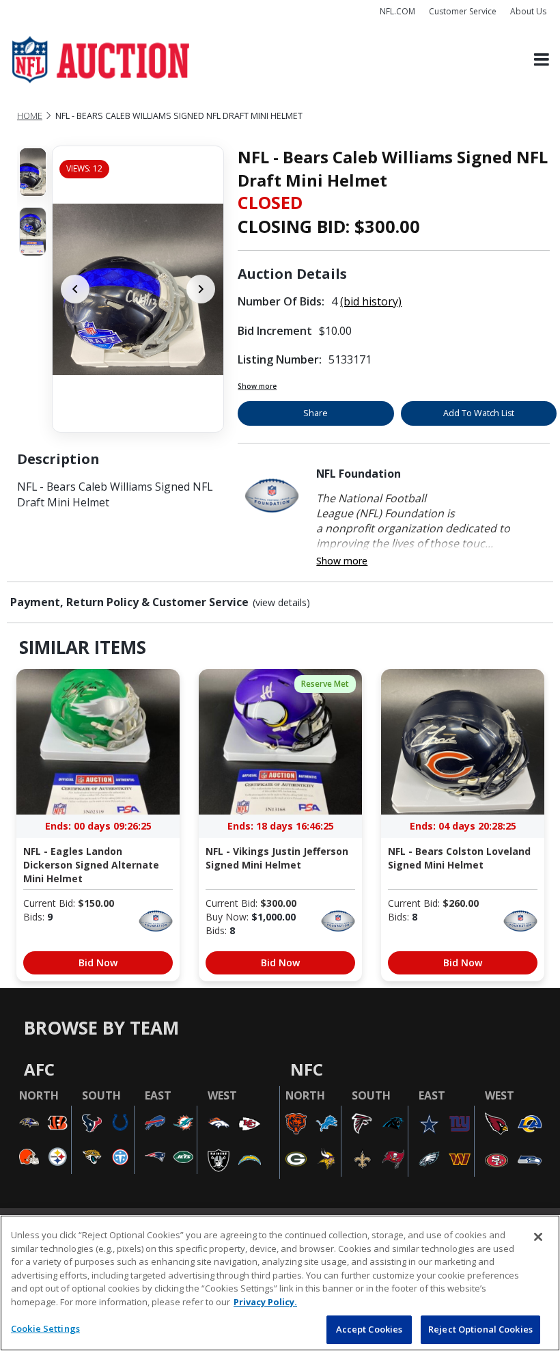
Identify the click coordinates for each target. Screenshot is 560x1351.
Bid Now (98, 962)
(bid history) (371, 301)
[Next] (200, 289)
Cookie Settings (45, 1328)
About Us (528, 11)
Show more (257, 386)
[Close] (538, 1237)
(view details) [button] (281, 603)
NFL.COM (397, 11)
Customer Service (462, 11)
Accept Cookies (369, 1329)
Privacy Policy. (265, 1302)
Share (315, 413)
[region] (280, 1283)
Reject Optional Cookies (480, 1329)
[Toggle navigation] (541, 60)
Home (29, 116)
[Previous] (75, 289)
